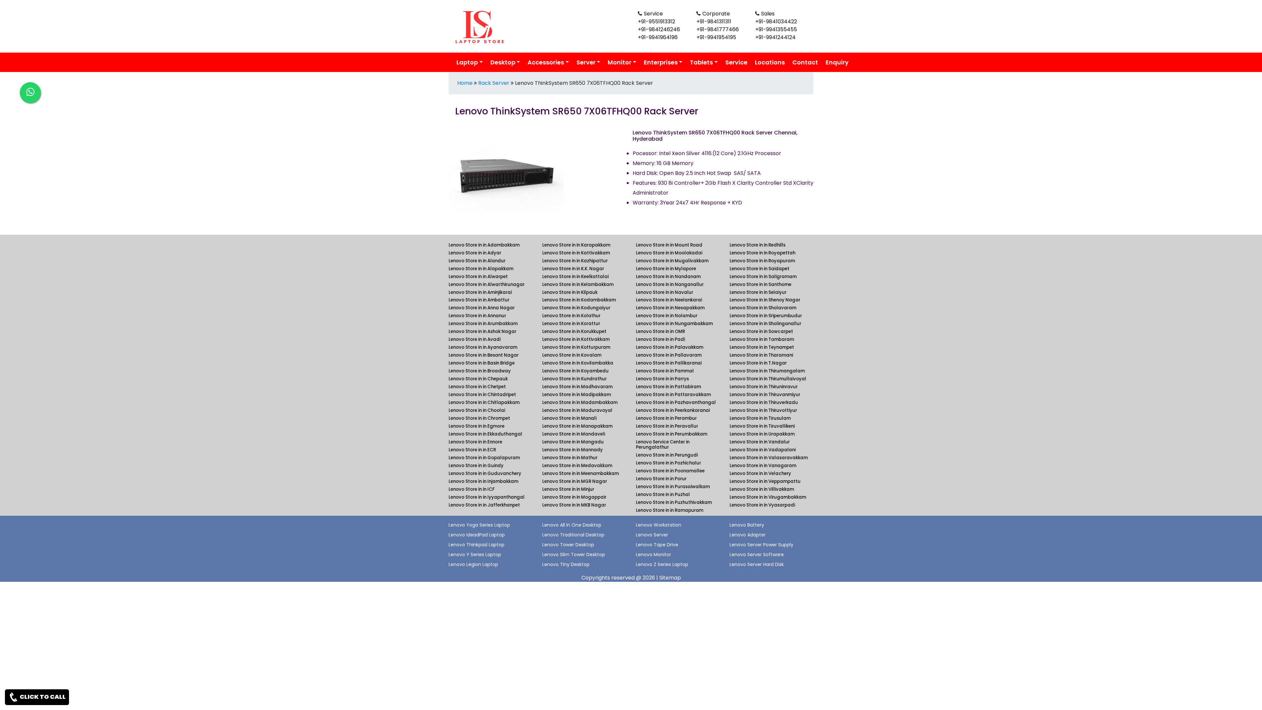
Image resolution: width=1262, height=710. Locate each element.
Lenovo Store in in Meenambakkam (580, 473)
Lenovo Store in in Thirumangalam (767, 371)
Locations (770, 62)
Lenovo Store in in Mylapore (666, 269)
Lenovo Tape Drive (657, 544)
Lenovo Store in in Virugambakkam (768, 497)
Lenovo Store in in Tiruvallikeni (762, 426)
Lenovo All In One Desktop (571, 525)
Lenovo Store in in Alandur (477, 261)
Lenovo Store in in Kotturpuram (576, 347)
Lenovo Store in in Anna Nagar (482, 308)
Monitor (619, 62)
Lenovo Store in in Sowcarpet (761, 331)
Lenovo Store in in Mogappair (574, 497)
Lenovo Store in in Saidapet (759, 269)
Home (465, 83)
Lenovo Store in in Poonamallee (670, 471)
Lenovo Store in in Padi (660, 339)
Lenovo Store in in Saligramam (763, 276)
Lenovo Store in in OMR (660, 331)
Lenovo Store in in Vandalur (760, 442)
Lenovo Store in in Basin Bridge (482, 363)
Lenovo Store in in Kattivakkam (576, 253)
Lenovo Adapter (748, 535)
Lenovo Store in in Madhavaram (577, 387)
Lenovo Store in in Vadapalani (763, 450)
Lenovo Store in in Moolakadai (669, 253)
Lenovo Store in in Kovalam (571, 355)
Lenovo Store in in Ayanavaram (483, 347)
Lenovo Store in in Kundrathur (574, 379)
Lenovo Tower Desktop (568, 544)
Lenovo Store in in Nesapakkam (670, 308)
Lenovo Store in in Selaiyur (758, 292)
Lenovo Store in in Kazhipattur (575, 261)
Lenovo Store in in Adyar (475, 253)
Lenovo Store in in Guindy (476, 465)
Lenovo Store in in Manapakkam (577, 426)
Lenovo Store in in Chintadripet (482, 394)
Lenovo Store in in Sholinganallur (765, 323)
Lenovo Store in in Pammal (665, 371)
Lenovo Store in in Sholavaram (763, 308)
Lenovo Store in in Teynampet (762, 347)
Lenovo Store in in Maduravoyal (577, 410)
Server (586, 62)
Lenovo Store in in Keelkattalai (575, 276)
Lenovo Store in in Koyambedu (575, 371)
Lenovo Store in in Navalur (664, 292)
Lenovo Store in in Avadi (475, 339)
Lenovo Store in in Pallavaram (669, 355)
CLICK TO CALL (42, 697)
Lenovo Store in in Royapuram (762, 261)
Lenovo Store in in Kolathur (571, 316)
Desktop (502, 62)
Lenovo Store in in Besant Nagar (484, 355)
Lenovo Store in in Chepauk (478, 379)
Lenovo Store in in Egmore (476, 426)
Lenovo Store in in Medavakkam (577, 465)
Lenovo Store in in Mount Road (669, 245)
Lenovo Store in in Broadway (480, 371)
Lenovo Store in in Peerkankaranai (673, 410)
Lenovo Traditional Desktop (573, 535)
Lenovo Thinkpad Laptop (476, 544)
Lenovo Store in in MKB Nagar (574, 505)
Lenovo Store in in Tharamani (761, 355)
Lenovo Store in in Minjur (568, 489)
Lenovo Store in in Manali (569, 418)
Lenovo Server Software (757, 554)
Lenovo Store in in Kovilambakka (577, 363)
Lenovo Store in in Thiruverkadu (764, 402)
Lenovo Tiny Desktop (566, 564)
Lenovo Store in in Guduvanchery (485, 473)
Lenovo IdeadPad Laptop (477, 535)
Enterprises (661, 62)
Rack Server (493, 83)
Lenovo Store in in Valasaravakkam (769, 458)
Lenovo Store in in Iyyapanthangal (487, 497)
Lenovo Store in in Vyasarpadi (762, 505)
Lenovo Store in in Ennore (475, 442)
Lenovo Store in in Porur (661, 479)
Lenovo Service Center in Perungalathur (662, 444)
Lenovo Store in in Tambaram (762, 339)
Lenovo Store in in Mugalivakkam (672, 261)
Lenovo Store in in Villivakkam (762, 489)
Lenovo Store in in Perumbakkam (671, 434)
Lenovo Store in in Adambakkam (484, 245)
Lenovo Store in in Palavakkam (669, 347)
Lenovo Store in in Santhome (760, 284)
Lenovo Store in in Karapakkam (576, 245)
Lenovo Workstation (658, 525)
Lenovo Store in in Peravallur (667, 426)
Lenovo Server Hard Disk (757, 564)
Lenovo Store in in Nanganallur (670, 284)
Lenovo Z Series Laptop (662, 564)
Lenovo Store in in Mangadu (573, 442)
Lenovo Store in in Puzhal (663, 494)
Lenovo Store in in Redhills (757, 245)
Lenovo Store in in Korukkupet (574, 331)
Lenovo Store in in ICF (472, 489)
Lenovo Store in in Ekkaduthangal (485, 434)
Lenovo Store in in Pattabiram (668, 387)
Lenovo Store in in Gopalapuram (484, 458)
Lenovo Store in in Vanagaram (763, 465)
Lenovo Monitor (653, 554)
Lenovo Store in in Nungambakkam (674, 323)
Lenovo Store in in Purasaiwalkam (673, 487)
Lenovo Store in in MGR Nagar (574, 481)
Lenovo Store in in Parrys (662, 379)
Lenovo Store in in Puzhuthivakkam (674, 502)
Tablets (701, 62)
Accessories (545, 62)
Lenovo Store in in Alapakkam (481, 269)
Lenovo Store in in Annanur (477, 316)
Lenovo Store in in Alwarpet (478, 276)
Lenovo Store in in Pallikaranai (669, 363)
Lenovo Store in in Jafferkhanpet (484, 505)
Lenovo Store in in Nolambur (666, 316)
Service (736, 62)
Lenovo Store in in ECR (472, 450)
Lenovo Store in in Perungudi (667, 455)
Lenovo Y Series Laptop (475, 554)
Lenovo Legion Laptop (473, 564)
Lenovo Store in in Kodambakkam (579, 300)
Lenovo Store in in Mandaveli (573, 434)
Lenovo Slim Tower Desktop (573, 554)
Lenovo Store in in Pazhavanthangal (676, 402)
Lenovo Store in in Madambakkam (580, 402)
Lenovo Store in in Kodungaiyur (576, 308)
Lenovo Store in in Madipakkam (576, 394)
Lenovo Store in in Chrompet (479, 418)
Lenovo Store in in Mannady (572, 450)
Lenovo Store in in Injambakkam (483, 481)
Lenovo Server (652, 535)
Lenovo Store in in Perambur (666, 418)
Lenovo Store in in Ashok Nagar (482, 331)
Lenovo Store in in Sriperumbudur (766, 316)
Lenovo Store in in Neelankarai (669, 300)
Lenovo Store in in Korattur (571, 323)
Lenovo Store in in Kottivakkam (576, 339)
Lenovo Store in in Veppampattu (765, 481)
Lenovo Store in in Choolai (477, 410)
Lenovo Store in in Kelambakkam (578, 284)
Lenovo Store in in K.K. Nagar (573, 269)
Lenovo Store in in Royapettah (762, 253)
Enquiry (837, 62)
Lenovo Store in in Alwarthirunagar (487, 284)
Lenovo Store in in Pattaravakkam (673, 394)
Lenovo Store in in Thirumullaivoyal (768, 379)
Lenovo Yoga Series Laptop (479, 525)
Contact (805, 62)
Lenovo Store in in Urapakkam (762, 434)
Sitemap (670, 577)
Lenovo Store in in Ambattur (479, 300)
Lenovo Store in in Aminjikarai (480, 292)
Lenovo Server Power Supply (761, 544)
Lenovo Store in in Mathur (569, 458)
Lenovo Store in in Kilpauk (569, 292)
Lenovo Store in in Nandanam (668, 276)
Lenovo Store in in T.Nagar (758, 363)
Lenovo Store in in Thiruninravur (764, 387)
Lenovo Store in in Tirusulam (760, 418)
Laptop (467, 62)
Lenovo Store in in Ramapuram (669, 510)
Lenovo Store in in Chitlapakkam (484, 402)
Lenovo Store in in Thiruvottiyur (763, 410)
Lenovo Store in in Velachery (760, 473)
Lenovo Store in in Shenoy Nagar (765, 300)
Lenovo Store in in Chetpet (477, 387)
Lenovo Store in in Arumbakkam (483, 323)
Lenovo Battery (747, 525)
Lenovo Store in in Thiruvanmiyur (765, 394)
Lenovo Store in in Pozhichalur (668, 463)
